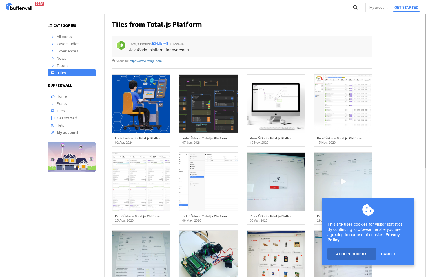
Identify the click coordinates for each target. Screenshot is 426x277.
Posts (62, 103)
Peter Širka (190, 138)
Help (61, 125)
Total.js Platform (151, 138)
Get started (406, 7)
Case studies (68, 43)
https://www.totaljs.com (146, 60)
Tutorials (64, 65)
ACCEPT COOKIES (351, 253)
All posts (64, 36)
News (61, 58)
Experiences (67, 51)
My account (378, 7)
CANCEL (388, 253)
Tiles (61, 72)
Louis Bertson (124, 138)
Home (62, 96)
